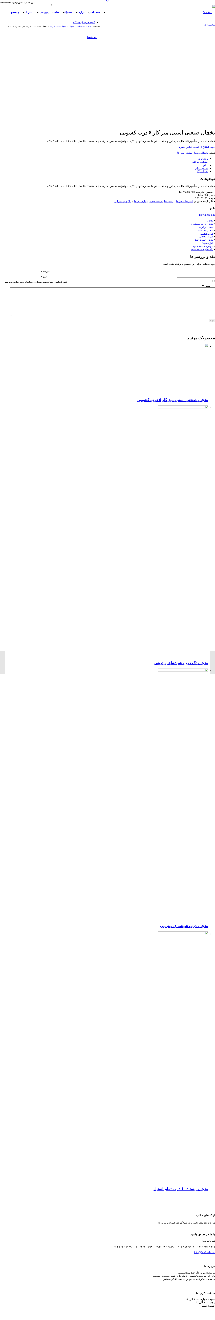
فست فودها (156, 201)
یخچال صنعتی (205, 230)
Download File (207, 214)
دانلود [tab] (205, 165)
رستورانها (169, 201)
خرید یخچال (207, 233)
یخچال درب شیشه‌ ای (201, 223)
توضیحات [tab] (203, 158)
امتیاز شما (45, 271)
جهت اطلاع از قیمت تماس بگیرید (197, 146)
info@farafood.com (204, 1252)
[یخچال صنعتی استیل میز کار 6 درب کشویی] (2, 662)
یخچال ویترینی (205, 227)
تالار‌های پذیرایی (122, 201)
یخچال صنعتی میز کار (188, 152)
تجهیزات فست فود (203, 246)
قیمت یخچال (206, 236)
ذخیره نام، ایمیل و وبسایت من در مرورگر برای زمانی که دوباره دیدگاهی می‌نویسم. (36, 282)
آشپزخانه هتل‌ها (184, 201)
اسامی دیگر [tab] (201, 168)
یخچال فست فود (204, 239)
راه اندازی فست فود (202, 249)
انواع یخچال (207, 242)
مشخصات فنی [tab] (200, 161)
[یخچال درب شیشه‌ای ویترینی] (212, 662)
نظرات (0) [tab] (202, 171)
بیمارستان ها (141, 201)
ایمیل (44, 277)
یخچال (204, 152)
